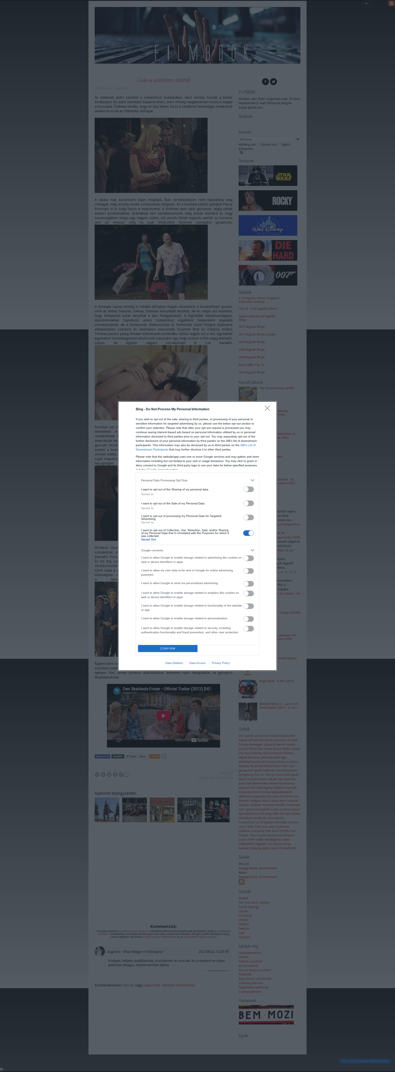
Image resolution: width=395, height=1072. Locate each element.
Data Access (197, 663)
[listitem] (197, 480)
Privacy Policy (221, 663)
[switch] (248, 489)
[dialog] (197, 536)
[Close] (269, 409)
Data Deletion (174, 663)
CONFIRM (167, 648)
